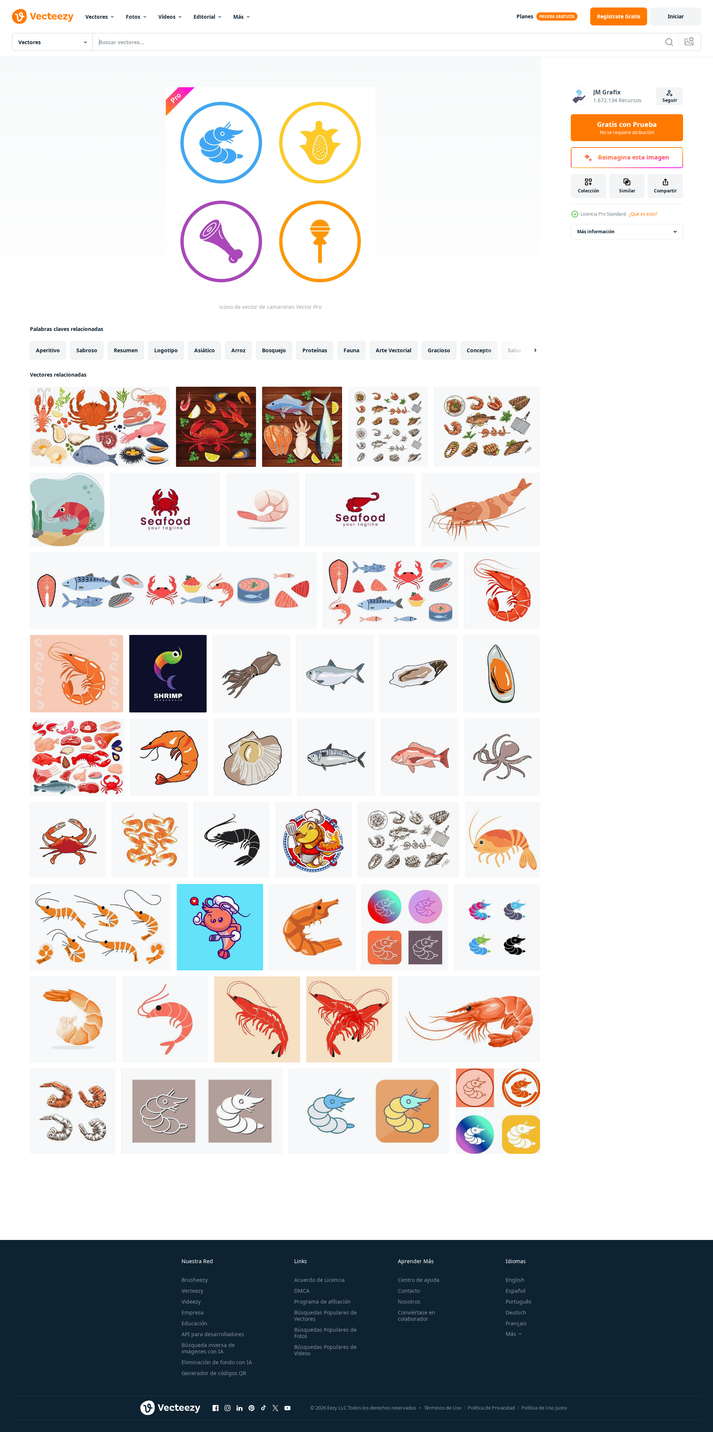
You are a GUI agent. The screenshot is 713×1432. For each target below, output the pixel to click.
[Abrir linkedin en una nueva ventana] (240, 1408)
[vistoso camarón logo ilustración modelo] (168, 673)
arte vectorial (393, 350)
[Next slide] (529, 350)
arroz (238, 350)
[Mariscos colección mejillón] (501, 673)
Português (518, 1301)
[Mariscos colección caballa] (336, 757)
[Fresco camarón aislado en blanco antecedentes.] (262, 509)
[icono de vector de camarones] (405, 927)
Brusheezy (195, 1279)
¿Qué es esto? (643, 214)
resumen (126, 350)
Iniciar (676, 16)
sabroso (86, 350)
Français (516, 1323)
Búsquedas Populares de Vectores (325, 1315)
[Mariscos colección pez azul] (335, 673)
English (515, 1279)
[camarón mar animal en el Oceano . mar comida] (67, 509)
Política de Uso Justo (544, 1407)
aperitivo (48, 350)
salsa (514, 350)
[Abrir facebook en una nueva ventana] (216, 1408)
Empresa (193, 1312)
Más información (596, 231)
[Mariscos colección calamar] (251, 673)
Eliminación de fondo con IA (217, 1362)
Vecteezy (192, 1290)
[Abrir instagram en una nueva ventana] (228, 1408)
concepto (479, 350)
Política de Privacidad (491, 1407)
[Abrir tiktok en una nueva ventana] (263, 1408)
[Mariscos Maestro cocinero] (314, 840)
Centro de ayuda (418, 1279)
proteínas (314, 350)
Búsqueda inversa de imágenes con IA (208, 1348)
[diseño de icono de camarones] (150, 840)
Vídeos (167, 16)
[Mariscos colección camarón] (169, 757)
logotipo (166, 350)
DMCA (302, 1290)
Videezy (191, 1301)
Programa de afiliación (322, 1301)
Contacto (409, 1290)
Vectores (96, 16)
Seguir (669, 100)
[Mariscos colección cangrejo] (68, 840)
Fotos (133, 16)
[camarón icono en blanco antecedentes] (502, 590)
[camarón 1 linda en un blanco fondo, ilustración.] (100, 927)
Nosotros (409, 1301)
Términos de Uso (442, 1407)
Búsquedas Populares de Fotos (325, 1333)
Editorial (204, 16)
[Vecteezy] (42, 16)
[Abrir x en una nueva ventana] (275, 1408)
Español (515, 1290)
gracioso (439, 350)
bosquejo (274, 350)
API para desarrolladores (213, 1334)
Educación (194, 1323)
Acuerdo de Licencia (319, 1279)
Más (238, 16)
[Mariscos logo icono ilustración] (165, 509)
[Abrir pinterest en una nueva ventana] (252, 1408)
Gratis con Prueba (627, 128)
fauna (351, 350)
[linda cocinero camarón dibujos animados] (220, 927)
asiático (204, 350)
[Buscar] (669, 41)
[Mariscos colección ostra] (418, 673)
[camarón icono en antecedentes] (76, 673)
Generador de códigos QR (214, 1373)
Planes (525, 16)
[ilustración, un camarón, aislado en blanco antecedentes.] (73, 1019)
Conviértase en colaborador (416, 1315)
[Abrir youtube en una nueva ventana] (287, 1408)
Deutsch (516, 1312)
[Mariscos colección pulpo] (502, 757)
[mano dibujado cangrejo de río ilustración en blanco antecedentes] (312, 927)
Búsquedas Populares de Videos (325, 1350)
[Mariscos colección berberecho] (253, 757)
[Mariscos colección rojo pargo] (419, 757)
